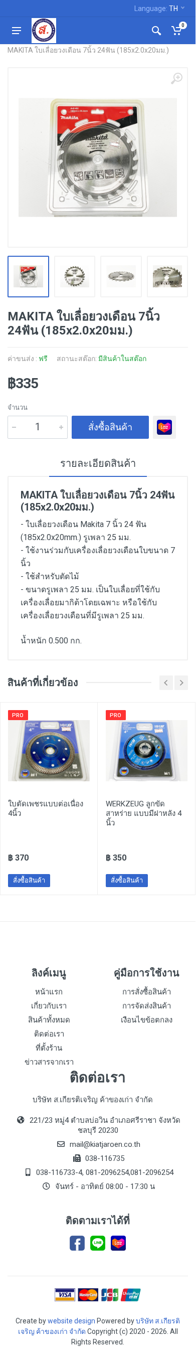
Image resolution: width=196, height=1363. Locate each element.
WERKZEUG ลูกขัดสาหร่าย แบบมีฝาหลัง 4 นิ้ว (143, 813)
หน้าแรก (49, 991)
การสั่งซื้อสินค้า (146, 991)
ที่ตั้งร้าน (49, 1048)
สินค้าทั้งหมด (49, 1020)
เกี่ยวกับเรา (49, 1005)
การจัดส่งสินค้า (146, 1005)
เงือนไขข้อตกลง (146, 1020)
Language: (156, 9)
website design (71, 1321)
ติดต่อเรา (49, 1034)
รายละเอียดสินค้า (98, 463)
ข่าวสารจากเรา (49, 1062)
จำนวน (18, 407)
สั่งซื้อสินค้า (110, 427)
